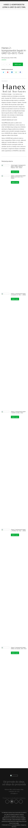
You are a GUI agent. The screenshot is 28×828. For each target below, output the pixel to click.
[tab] (14, 80)
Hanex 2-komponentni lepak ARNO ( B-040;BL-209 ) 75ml (18, 648)
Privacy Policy (22, 821)
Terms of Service (12, 823)
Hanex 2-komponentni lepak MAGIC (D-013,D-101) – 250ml (18, 177)
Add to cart (18, 64)
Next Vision (14, 826)
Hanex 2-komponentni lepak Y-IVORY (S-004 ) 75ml (18, 412)
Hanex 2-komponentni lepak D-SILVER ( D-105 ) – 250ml (18, 294)
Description (5, 81)
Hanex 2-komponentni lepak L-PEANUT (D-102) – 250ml (18, 530)
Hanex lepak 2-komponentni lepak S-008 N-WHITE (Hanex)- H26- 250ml (18, 166)
